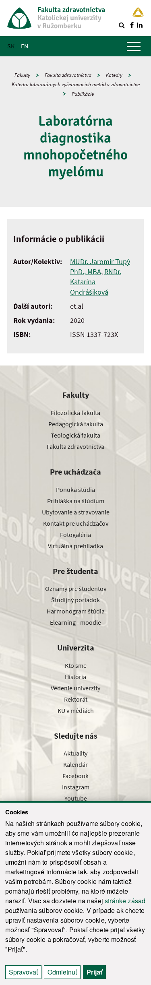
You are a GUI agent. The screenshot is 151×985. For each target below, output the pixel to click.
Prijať (94, 972)
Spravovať (23, 972)
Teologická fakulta (75, 435)
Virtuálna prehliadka (75, 546)
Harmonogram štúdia (76, 611)
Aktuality (75, 753)
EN (24, 46)
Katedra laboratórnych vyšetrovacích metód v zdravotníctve (76, 84)
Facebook (75, 776)
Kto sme (76, 665)
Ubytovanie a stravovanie (76, 512)
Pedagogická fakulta (75, 424)
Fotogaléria (75, 535)
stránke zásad (125, 900)
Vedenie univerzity (75, 688)
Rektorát (75, 699)
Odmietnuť (62, 972)
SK (10, 46)
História (75, 677)
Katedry (114, 75)
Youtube (75, 798)
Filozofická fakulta (75, 413)
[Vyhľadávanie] (122, 25)
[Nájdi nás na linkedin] (140, 25)
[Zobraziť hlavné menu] (134, 46)
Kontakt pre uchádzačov (75, 523)
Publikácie (83, 94)
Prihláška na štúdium (75, 501)
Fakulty (22, 75)
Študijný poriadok (75, 600)
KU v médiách (76, 710)
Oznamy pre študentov (75, 588)
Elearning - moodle (75, 622)
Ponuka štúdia (75, 489)
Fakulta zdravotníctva (68, 75)
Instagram (75, 787)
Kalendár (75, 764)
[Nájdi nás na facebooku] (132, 25)
